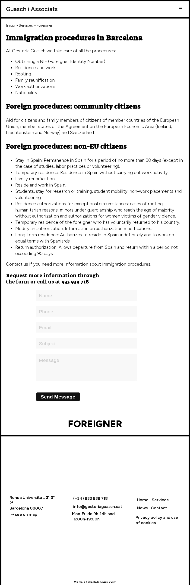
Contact (159, 507)
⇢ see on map (24, 514)
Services (26, 25)
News (142, 507)
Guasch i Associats (32, 9)
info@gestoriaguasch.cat (97, 506)
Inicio (10, 25)
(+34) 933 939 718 (90, 498)
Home (143, 499)
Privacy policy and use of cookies (157, 520)
